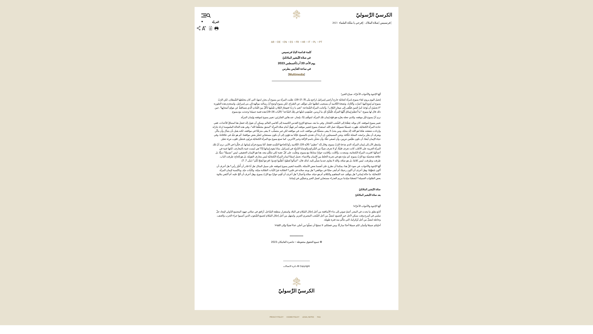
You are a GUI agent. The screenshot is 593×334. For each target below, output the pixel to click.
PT (320, 41)
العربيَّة (212, 22)
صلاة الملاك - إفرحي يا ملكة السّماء (358, 22)
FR (297, 41)
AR (272, 41)
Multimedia (296, 74)
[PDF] (210, 28)
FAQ (318, 317)
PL (314, 41)
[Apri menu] (203, 15)
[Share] (199, 28)
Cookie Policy (292, 317)
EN (285, 41)
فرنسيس (385, 22)
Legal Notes (308, 317)
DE (279, 41)
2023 (334, 22)
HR (303, 41)
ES (291, 41)
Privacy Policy (276, 317)
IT (309, 41)
